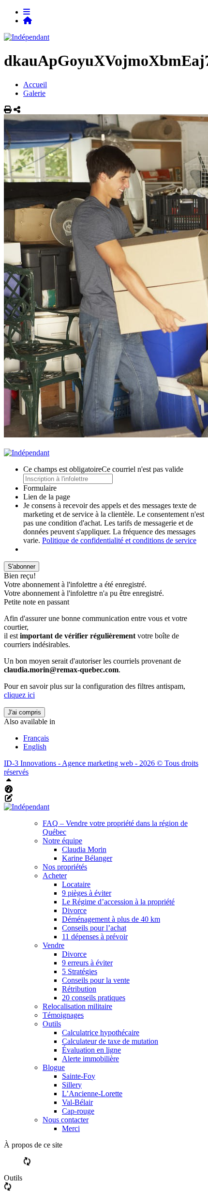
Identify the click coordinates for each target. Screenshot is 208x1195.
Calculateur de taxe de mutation (110, 1041)
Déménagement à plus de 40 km (111, 919)
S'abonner (21, 566)
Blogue (54, 1067)
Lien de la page (46, 497)
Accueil (35, 84)
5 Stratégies (79, 971)
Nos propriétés (65, 867)
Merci (71, 1128)
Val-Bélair (77, 1102)
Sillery (72, 1085)
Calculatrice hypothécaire (100, 1032)
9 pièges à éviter (86, 893)
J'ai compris (24, 712)
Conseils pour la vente (96, 980)
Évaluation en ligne (91, 1050)
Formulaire (40, 488)
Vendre (53, 945)
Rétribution (79, 989)
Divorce (74, 910)
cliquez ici (19, 695)
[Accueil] (27, 20)
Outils (52, 1024)
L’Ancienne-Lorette (92, 1093)
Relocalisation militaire (77, 1006)
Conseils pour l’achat (94, 928)
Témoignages (63, 1015)
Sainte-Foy (78, 1076)
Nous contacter (66, 1120)
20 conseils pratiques (93, 997)
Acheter (55, 875)
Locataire (76, 884)
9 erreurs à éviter (87, 963)
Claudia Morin (84, 849)
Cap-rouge (78, 1111)
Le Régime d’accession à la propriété (118, 902)
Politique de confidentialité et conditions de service (119, 540)
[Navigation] (26, 12)
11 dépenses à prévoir (95, 936)
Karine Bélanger (87, 858)
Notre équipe (62, 841)
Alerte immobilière (90, 1059)
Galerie (34, 93)
